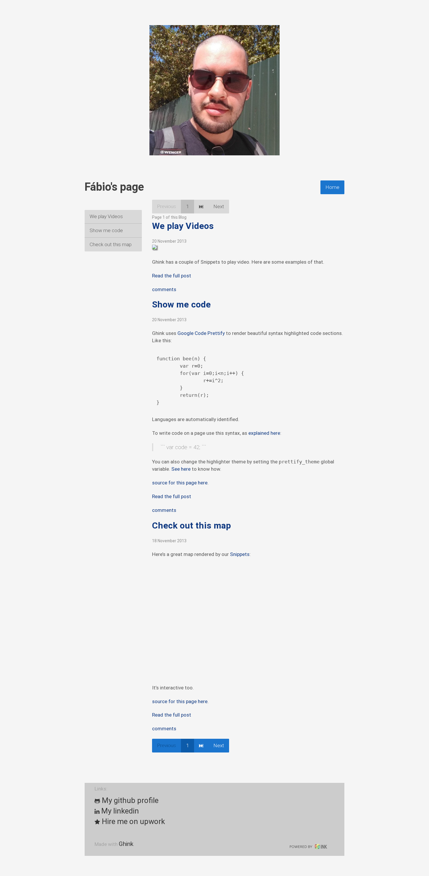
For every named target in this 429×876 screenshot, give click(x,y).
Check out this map (111, 244)
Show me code (106, 230)
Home (332, 187)
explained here (264, 433)
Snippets (240, 554)
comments (164, 289)
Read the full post (171, 276)
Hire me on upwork (132, 821)
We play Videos (106, 216)
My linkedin (119, 811)
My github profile (129, 800)
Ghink (126, 843)
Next (218, 206)
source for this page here (179, 483)
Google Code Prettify (201, 333)
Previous (166, 206)
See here (181, 469)
